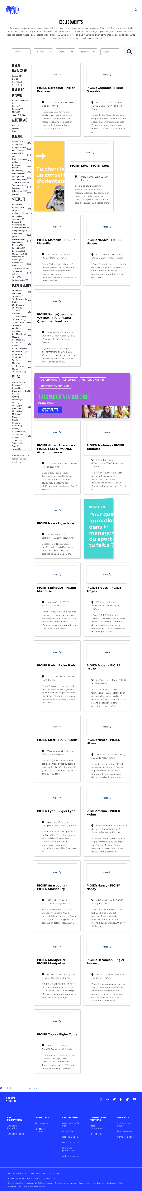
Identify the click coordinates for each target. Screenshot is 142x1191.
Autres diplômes (70, 1156)
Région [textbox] (85, 51)
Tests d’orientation (96, 1127)
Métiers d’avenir (93, 380)
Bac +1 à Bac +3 (70, 1136)
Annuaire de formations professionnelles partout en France (32, 1178)
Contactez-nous (125, 1136)
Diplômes (69, 380)
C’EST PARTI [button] (50, 409)
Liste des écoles (16, 1088)
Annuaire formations (12, 1127)
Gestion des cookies (114, 1183)
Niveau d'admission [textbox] (42, 51)
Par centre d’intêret (40, 1130)
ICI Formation (53, 1173)
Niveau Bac (68, 1131)
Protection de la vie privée (65, 1183)
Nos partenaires (125, 1131)
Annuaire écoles (15, 1133)
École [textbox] (18, 51)
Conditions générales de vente (91, 1183)
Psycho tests (96, 1133)
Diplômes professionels (69, 1149)
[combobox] (21, 51)
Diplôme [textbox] (108, 51)
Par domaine (41, 1123)
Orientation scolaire (55, 386)
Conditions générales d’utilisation (38, 1183)
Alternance (49, 380)
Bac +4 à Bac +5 (70, 1142)
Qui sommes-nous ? (124, 1124)
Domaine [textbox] (64, 51)
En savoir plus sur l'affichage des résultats (20, 458)
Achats (33, 1088)
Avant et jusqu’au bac (71, 1124)
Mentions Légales (15, 1183)
